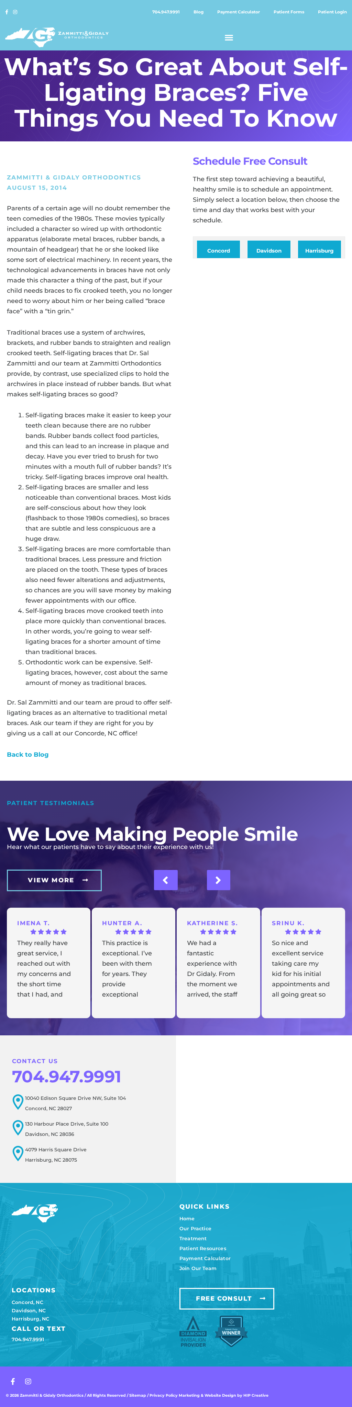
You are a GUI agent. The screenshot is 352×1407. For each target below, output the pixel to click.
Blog (199, 11)
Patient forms (289, 11)
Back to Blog (28, 754)
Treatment (193, 1238)
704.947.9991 (166, 11)
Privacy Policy (164, 1395)
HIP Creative (255, 1395)
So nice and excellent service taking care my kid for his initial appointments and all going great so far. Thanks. (301, 969)
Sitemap (137, 1395)
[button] (229, 37)
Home (187, 1219)
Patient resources (202, 1248)
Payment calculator (238, 11)
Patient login (332, 11)
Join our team (198, 1268)
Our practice (195, 1228)
